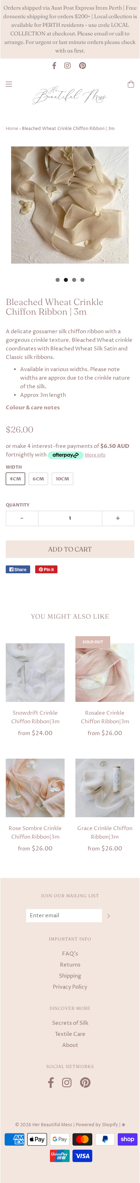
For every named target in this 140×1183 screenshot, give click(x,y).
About (70, 1045)
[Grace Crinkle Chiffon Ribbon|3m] (104, 788)
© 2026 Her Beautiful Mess (43, 1125)
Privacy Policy (70, 987)
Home (12, 129)
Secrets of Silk (70, 1023)
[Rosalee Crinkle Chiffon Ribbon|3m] (104, 672)
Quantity (17, 505)
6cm (38, 479)
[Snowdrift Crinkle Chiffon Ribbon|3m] (35, 672)
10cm (62, 479)
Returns (70, 965)
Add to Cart (70, 549)
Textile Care (70, 1034)
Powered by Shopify (97, 1125)
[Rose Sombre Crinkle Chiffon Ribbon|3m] (35, 788)
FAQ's (70, 954)
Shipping (70, 976)
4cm (15, 479)
